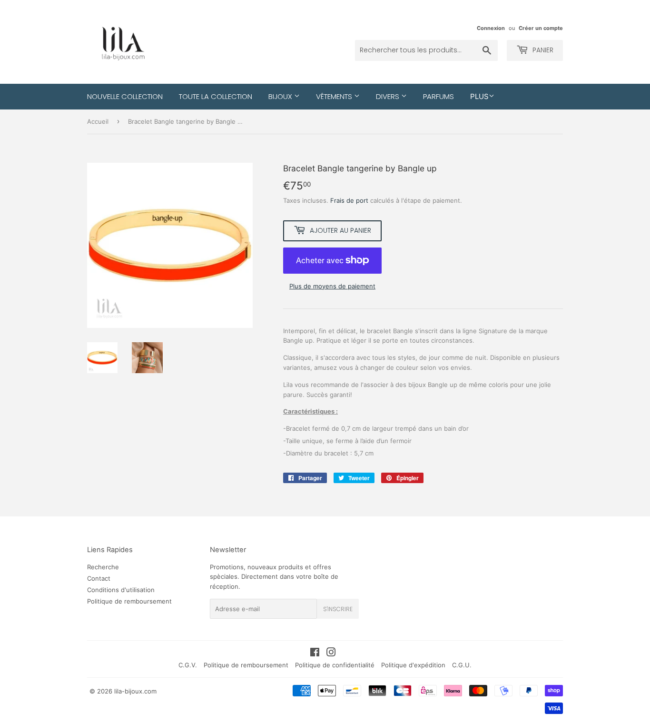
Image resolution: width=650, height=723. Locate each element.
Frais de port (349, 200)
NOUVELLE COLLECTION (125, 96)
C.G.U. (462, 665)
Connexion (491, 28)
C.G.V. (187, 665)
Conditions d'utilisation (121, 590)
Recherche (103, 567)
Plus (479, 96)
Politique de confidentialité (334, 665)
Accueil (97, 121)
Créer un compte (541, 28)
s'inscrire (338, 609)
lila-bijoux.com (135, 691)
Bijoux (281, 96)
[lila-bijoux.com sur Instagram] (331, 653)
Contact (98, 578)
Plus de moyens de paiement (332, 286)
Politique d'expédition (413, 665)
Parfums (438, 96)
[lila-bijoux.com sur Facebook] (315, 653)
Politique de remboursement (129, 601)
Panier (542, 50)
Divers (388, 96)
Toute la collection (215, 96)
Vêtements (335, 96)
